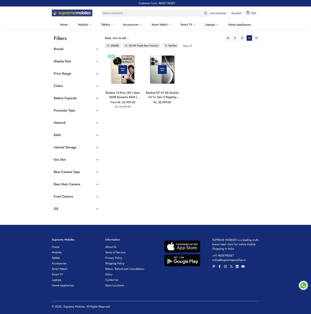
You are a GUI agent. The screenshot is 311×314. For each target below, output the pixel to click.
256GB (115, 45)
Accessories (130, 24)
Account (236, 13)
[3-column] (242, 38)
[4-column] (249, 38)
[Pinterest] (213, 266)
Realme (173, 45)
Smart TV (186, 24)
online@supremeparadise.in (229, 260)
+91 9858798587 (223, 255)
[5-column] (256, 38)
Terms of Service (115, 252)
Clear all (187, 45)
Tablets (105, 24)
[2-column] (235, 38)
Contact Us (111, 280)
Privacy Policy (113, 258)
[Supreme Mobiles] (72, 13)
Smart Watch (159, 24)
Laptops (210, 24)
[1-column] (228, 38)
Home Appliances (239, 24)
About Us (110, 247)
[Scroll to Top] (304, 296)
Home (64, 24)
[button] (251, 13)
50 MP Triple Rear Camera (143, 45)
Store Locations (114, 285)
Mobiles (83, 24)
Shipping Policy (114, 263)
